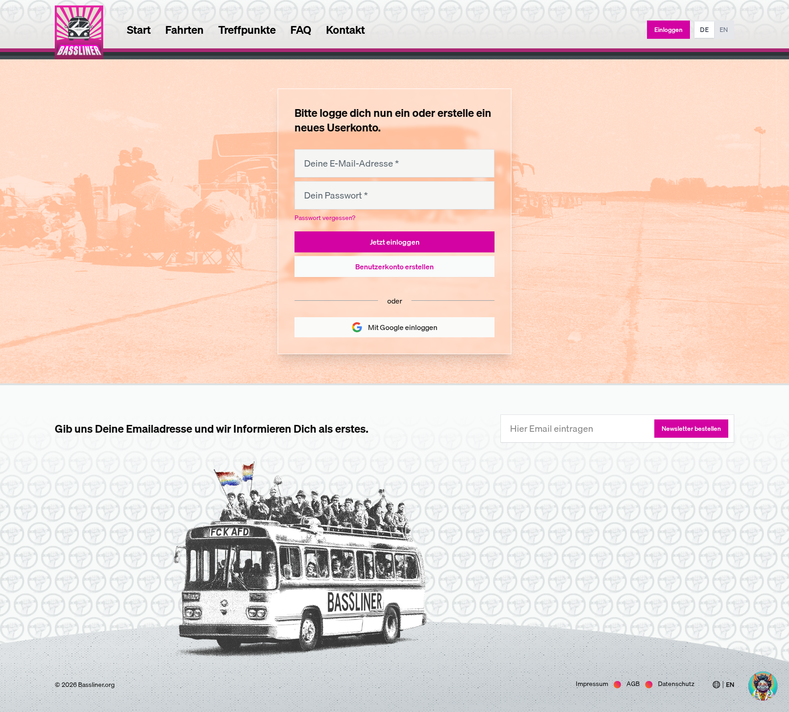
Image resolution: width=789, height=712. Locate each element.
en (724, 30)
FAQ (300, 29)
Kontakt (345, 29)
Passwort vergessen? (325, 217)
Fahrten (184, 29)
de (704, 30)
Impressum (592, 684)
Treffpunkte (247, 29)
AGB (633, 684)
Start (139, 29)
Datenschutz (676, 684)
